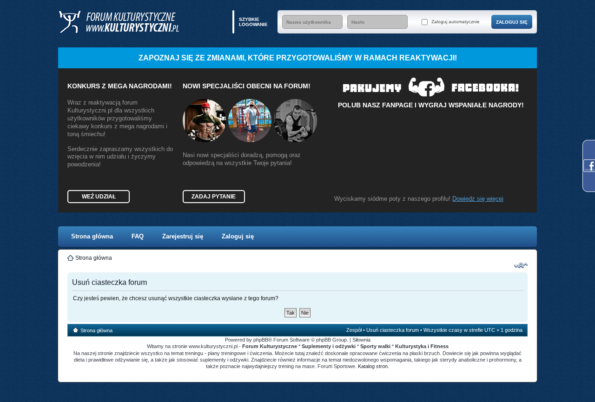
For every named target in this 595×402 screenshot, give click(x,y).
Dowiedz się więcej (477, 198)
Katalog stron (373, 366)
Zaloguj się (238, 236)
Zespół (354, 330)
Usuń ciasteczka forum (392, 330)
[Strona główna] (118, 21)
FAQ (138, 236)
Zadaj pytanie (214, 196)
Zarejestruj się (182, 236)
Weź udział (99, 196)
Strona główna (92, 236)
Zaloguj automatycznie (455, 21)
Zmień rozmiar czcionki (521, 265)
